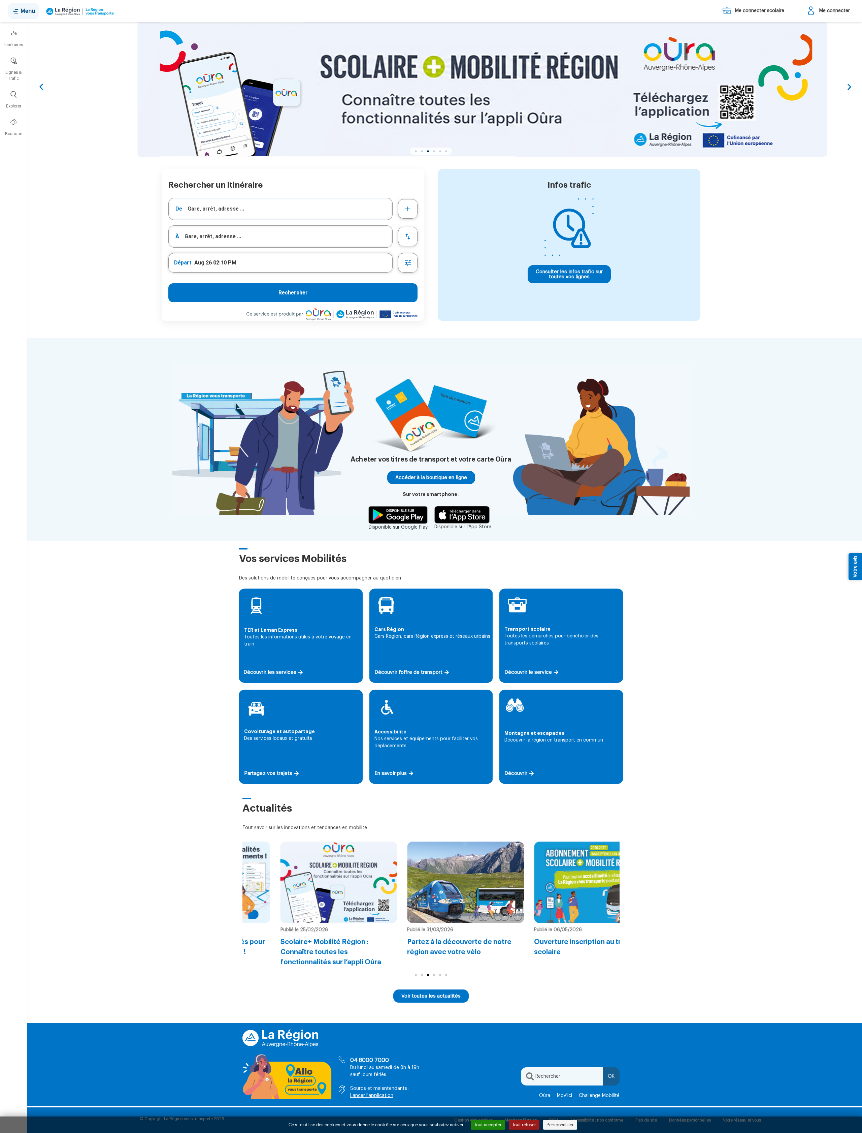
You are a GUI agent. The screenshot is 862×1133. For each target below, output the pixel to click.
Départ (183, 262)
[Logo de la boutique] (78, 11)
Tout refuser (524, 1125)
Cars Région (389, 629)
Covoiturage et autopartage (279, 731)
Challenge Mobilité (599, 1095)
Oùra (544, 1095)
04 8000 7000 (369, 1060)
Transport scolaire (527, 629)
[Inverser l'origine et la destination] (408, 236)
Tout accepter (488, 1125)
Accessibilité (390, 731)
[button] (41, 87)
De (178, 209)
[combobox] (280, 209)
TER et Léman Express (270, 630)
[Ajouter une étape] (408, 209)
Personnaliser (560, 1125)
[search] (290, 209)
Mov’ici (564, 1095)
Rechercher (293, 292)
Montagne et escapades (534, 733)
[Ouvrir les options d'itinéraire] (408, 263)
